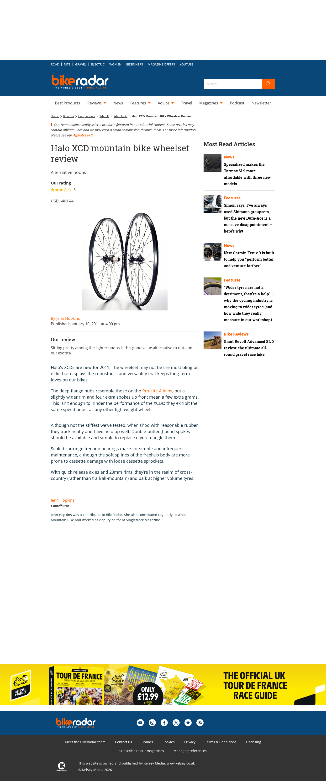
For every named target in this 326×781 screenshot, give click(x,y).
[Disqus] (130, 598)
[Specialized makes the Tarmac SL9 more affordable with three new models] (212, 163)
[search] (268, 84)
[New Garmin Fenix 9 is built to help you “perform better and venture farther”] (212, 252)
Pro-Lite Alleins (157, 391)
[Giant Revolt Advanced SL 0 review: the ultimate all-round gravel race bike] (212, 340)
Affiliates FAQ (83, 135)
